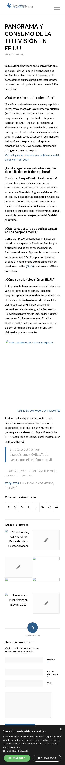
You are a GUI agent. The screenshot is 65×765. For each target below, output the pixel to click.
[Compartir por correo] (56, 507)
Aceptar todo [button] (16, 758)
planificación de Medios (36, 483)
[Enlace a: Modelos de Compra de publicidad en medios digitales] (46, 603)
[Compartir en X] (15, 507)
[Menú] (55, 7)
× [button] (61, 729)
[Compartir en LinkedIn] (29, 507)
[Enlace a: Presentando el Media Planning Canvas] (18, 543)
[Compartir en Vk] (43, 507)
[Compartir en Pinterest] (22, 507)
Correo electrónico (52, 674)
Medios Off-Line (14, 54)
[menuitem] (55, 7)
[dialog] (32, 745)
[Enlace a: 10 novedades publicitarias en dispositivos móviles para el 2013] (18, 603)
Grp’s (30, 266)
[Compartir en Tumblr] (36, 507)
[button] (32, 751)
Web (49, 683)
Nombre (51, 661)
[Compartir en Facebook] (8, 507)
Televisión (12, 487)
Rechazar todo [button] (47, 758)
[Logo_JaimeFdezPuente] (27, 7)
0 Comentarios (18, 471)
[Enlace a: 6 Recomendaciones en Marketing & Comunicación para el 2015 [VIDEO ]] (18, 585)
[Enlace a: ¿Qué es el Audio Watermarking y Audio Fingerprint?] (46, 585)
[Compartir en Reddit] (49, 507)
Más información (11, 746)
